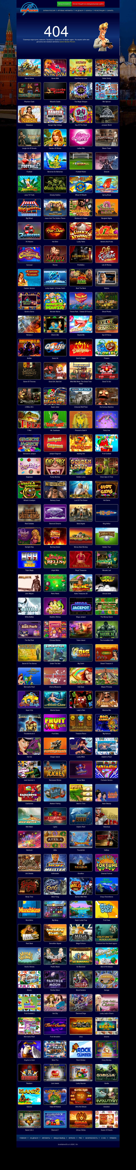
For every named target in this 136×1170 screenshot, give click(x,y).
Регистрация (99, 10)
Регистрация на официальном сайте (88, 4)
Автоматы (46, 1138)
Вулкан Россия (49, 10)
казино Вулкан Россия (67, 42)
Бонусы (89, 10)
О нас (103, 1138)
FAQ (80, 1138)
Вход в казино (64, 4)
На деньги (79, 10)
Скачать (110, 10)
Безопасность (91, 1138)
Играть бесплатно (29, 67)
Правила (113, 1138)
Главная (23, 1138)
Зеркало (72, 1138)
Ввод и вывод (59, 1138)
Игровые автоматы (65, 10)
